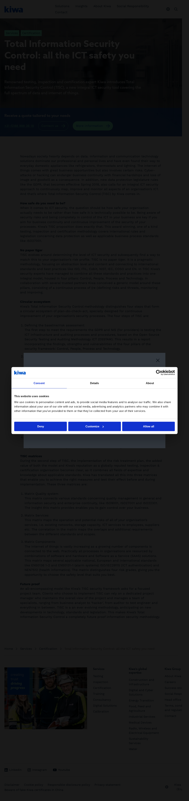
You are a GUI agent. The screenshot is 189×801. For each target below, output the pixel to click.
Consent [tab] (39, 383)
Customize (92, 426)
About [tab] (150, 383)
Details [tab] (94, 383)
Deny (40, 426)
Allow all (148, 426)
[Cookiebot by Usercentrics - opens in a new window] (158, 372)
